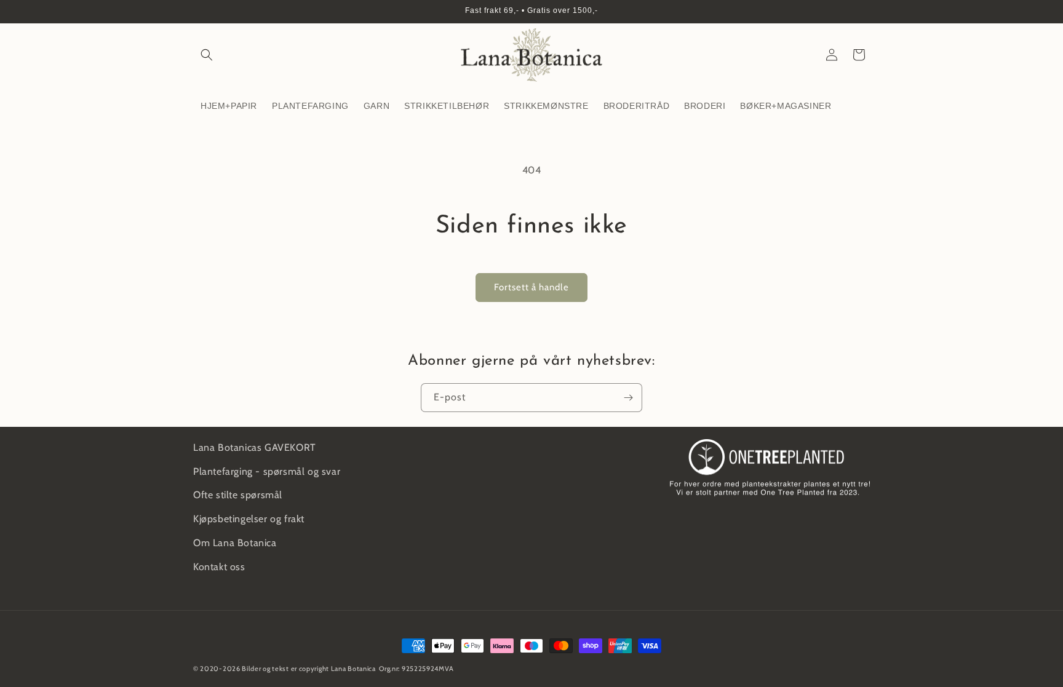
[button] (206, 54)
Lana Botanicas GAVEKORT (254, 447)
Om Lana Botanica (235, 543)
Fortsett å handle (531, 287)
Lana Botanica (353, 668)
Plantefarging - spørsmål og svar (266, 471)
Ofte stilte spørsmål (237, 495)
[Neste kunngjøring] (865, 11)
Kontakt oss (219, 567)
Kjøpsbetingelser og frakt (249, 519)
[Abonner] (628, 397)
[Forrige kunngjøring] (197, 11)
